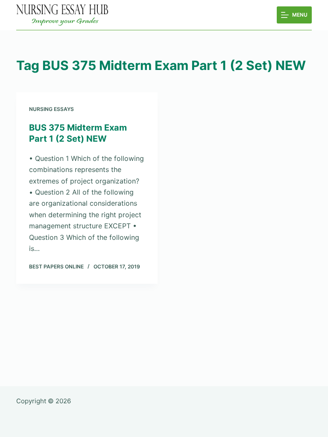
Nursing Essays (51, 109)
